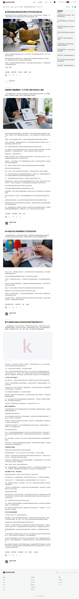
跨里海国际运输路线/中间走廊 (29, 6)
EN (65, 2)
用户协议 (33, 579)
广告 (59, 584)
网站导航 (60, 579)
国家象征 (33, 584)
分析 (50, 2)
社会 (24, 213)
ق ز (70, 2)
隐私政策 (33, 582)
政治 (4, 582)
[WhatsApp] (9, 75)
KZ (59, 2)
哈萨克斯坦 (14, 213)
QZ (61, 2)
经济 (20, 213)
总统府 (12, 6)
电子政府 (7, 552)
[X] (20, 75)
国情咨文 (21, 6)
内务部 (27, 304)
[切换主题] (55, 2)
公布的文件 (9, 272)
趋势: (4, 6)
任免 (15, 6)
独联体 (25, 72)
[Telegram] (13, 75)
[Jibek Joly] (69, 7)
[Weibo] (66, 572)
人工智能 (36, 552)
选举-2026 (8, 6)
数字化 (30, 552)
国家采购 (33, 589)
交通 (23, 304)
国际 (4, 589)
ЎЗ (72, 2)
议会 (30, 72)
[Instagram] (6, 75)
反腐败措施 (33, 587)
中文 (68, 2)
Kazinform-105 (39, 6)
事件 (18, 6)
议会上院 (20, 72)
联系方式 (60, 582)
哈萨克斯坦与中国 (9, 304)
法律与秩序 (13, 72)
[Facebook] (16, 75)
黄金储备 (7, 72)
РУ (63, 2)
